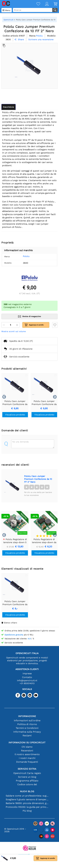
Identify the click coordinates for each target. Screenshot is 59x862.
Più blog (27, 810)
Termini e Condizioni (27, 728)
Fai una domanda (20, 442)
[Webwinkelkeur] (29, 848)
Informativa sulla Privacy (27, 731)
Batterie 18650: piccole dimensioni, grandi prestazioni (27, 803)
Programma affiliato (27, 780)
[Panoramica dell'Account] (44, 4)
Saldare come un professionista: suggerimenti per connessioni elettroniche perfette (27, 795)
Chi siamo (27, 746)
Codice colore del (27, 784)
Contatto (27, 677)
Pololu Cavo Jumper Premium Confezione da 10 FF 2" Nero (38, 479)
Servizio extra (27, 768)
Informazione (27, 716)
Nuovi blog (27, 791)
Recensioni (27, 750)
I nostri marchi (27, 758)
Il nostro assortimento (27, 754)
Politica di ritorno (27, 724)
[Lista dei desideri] (36, 4)
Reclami (27, 735)
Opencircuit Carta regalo (27, 773)
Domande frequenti (27, 761)
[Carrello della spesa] (53, 4)
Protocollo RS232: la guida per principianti (27, 807)
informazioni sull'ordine (27, 720)
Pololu (26, 256)
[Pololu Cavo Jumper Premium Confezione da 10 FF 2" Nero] (12, 486)
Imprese (27, 673)
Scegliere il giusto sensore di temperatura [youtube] (27, 799)
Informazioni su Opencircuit (27, 742)
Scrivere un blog (27, 777)
